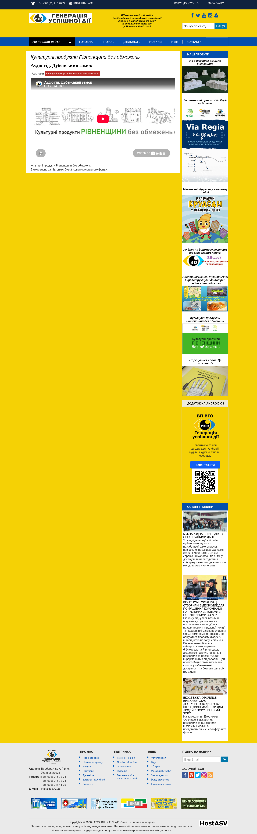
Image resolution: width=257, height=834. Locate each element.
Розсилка (122, 770)
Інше (174, 42)
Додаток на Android (94, 779)
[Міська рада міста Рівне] (44, 799)
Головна (86, 42)
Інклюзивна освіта (161, 784)
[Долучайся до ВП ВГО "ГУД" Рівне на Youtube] (191, 774)
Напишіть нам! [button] (82, 3)
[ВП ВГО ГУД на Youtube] (205, 14)
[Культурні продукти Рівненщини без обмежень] (205, 325)
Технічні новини (126, 757)
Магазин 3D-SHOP (161, 770)
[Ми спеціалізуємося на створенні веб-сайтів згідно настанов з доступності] (213, 822)
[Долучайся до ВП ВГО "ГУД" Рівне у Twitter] (198, 774)
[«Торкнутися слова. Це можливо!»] (205, 367)
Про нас (108, 42)
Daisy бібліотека (160, 779)
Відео (154, 762)
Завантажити (205, 465)
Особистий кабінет (127, 762)
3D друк (155, 766)
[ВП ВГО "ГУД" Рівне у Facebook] (185, 774)
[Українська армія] (194, 799)
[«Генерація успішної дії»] (60, 14)
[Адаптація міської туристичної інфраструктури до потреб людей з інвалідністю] (205, 287)
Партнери (88, 770)
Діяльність (131, 42)
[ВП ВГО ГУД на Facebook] (193, 14)
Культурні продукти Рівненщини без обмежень (72, 73)
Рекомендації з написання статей (127, 776)
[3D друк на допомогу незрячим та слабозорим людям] (205, 257)
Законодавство (159, 775)
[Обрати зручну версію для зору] (34, 3)
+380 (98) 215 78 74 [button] (53, 3)
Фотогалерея (158, 757)
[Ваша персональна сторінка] (216, 14)
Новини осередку (93, 762)
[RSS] (210, 774)
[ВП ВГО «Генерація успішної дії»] (52, 757)
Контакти (194, 42)
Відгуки (87, 766)
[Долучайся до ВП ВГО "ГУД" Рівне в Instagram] (204, 774)
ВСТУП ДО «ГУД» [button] (184, 3)
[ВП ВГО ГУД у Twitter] (198, 14)
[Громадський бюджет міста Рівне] (104, 799)
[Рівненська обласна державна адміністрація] (74, 799)
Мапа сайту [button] (216, 3)
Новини (155, 42)
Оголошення (124, 766)
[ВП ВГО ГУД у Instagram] (211, 14)
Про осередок (91, 757)
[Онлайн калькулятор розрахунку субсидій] (164, 799)
